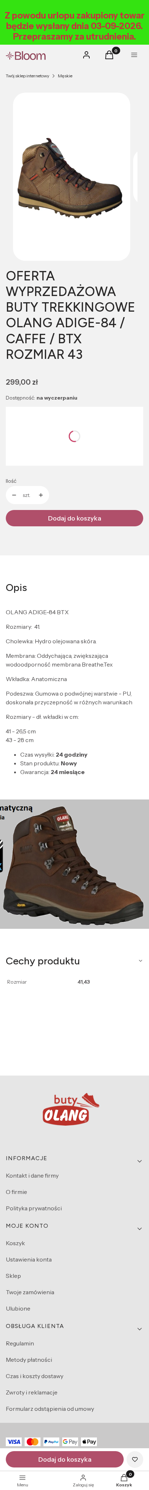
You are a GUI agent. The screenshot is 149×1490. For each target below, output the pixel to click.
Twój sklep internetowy (27, 75)
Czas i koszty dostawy (34, 1376)
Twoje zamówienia (30, 1292)
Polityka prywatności (34, 1208)
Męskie (65, 75)
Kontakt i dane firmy (32, 1175)
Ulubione (18, 1308)
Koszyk (15, 1243)
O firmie (16, 1191)
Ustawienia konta (29, 1259)
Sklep (13, 1275)
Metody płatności (29, 1359)
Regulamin (20, 1343)
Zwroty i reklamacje (32, 1392)
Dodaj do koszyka (74, 518)
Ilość (11, 481)
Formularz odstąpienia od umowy (50, 1408)
